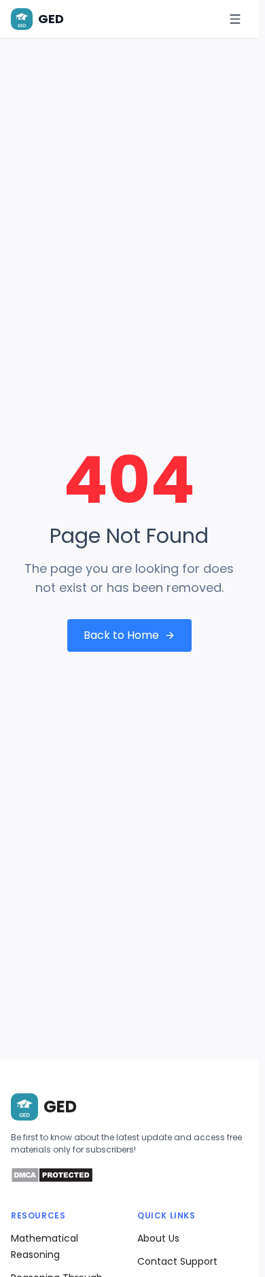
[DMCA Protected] (52, 1179)
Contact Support (177, 1261)
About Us (158, 1238)
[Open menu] (235, 19)
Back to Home (121, 635)
